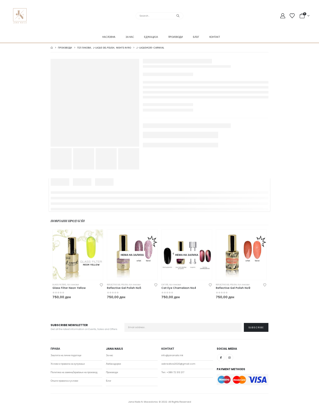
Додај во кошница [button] (97, 235)
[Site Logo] (20, 16)
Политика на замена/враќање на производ (74, 372)
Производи (175, 37)
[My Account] (283, 15)
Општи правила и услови (64, 381)
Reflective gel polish (117, 284)
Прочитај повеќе (151, 235)
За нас (130, 37)
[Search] (178, 16)
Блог (196, 37)
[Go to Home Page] (52, 47)
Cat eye (164, 284)
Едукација (151, 37)
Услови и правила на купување (68, 364)
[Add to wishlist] (101, 284)
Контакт (214, 37)
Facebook (220, 357)
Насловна (108, 37)
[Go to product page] (78, 255)
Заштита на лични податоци (66, 355)
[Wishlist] (292, 15)
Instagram (229, 357)
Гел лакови (73, 284)
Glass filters (59, 284)
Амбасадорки (113, 364)
